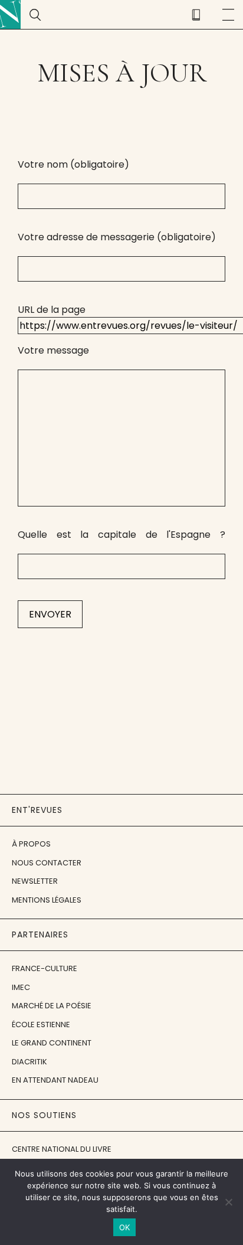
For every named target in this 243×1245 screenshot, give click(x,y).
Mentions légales (46, 900)
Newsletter (35, 881)
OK (124, 1227)
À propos (31, 843)
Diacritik (29, 1061)
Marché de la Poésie (51, 1005)
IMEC (21, 987)
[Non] (228, 1202)
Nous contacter (46, 862)
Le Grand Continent (51, 1042)
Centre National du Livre (61, 1149)
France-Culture (44, 968)
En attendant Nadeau (55, 1080)
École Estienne (41, 1024)
